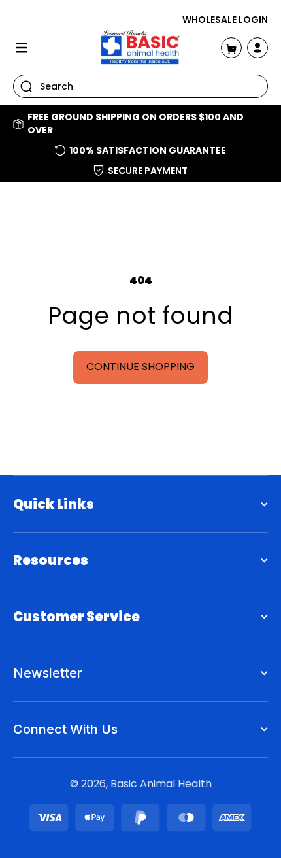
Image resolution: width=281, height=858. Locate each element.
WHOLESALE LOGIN (225, 19)
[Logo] (140, 47)
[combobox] (140, 86)
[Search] (26, 86)
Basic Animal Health (161, 783)
